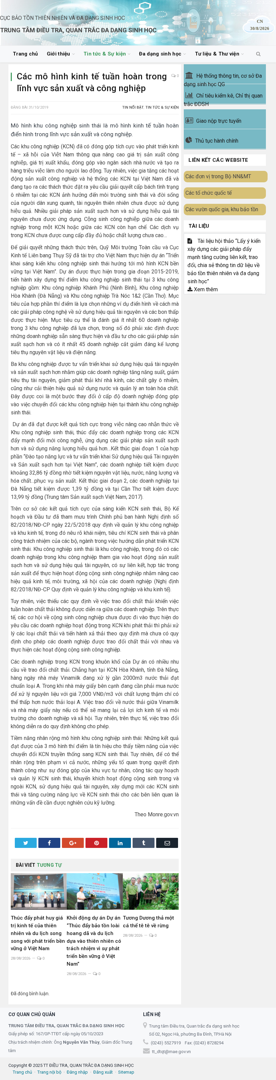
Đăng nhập (77, 1072)
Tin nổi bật (132, 107)
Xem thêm (205, 289)
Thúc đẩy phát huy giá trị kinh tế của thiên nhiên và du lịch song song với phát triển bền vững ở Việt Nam (38, 933)
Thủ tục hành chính (216, 141)
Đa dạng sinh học (160, 54)
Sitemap (126, 1072)
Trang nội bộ (49, 1072)
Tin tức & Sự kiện (104, 54)
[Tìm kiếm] (258, 54)
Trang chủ (25, 54)
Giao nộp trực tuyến (218, 121)
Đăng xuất (103, 1072)
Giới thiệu (58, 54)
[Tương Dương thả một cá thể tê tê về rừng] (151, 891)
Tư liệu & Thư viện (217, 54)
